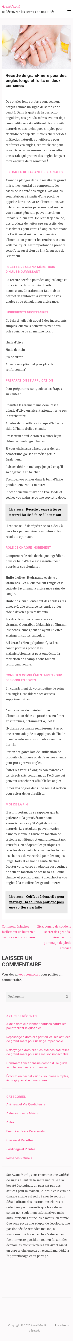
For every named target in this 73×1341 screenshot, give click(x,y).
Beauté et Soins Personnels (25, 1131)
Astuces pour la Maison (22, 1113)
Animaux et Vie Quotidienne (25, 1104)
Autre (10, 1122)
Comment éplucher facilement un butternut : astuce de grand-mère (19, 932)
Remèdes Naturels (19, 1158)
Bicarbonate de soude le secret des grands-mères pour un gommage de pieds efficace (54, 937)
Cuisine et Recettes (20, 1140)
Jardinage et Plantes (20, 1149)
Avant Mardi (11, 6)
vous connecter (29, 974)
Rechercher (66, 997)
